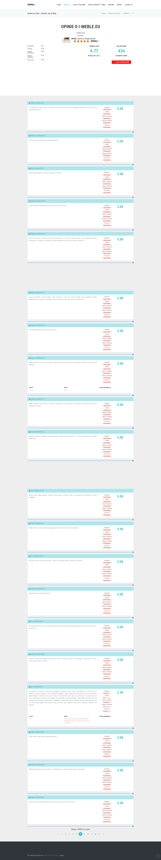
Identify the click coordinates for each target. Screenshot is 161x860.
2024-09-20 (40, 168)
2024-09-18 (41, 358)
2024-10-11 (41, 103)
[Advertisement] (80, 77)
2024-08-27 (39, 687)
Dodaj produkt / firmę (96, 5)
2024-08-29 (39, 556)
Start (59, 5)
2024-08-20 (40, 797)
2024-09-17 (41, 399)
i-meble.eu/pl (80, 33)
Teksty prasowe (79, 5)
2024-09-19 (41, 234)
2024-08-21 (41, 765)
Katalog (67, 5)
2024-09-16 (41, 432)
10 (95, 834)
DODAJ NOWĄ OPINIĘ (122, 62)
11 (99, 834)
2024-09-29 (41, 136)
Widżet (119, 5)
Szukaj (128, 5)
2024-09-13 (40, 523)
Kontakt (111, 5)
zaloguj (62, 855)
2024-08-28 (39, 621)
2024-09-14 (39, 491)
